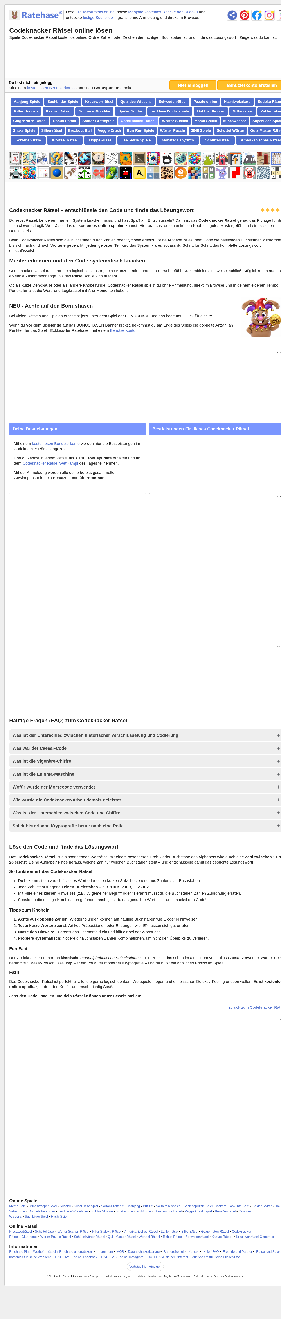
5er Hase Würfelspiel (73, 1211)
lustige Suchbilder (98, 17)
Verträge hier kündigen (145, 1266)
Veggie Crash (109, 131)
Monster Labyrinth (178, 140)
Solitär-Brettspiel (112, 1206)
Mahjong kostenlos (144, 12)
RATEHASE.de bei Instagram (122, 1257)
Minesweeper (234, 121)
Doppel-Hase (100, 140)
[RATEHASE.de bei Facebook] (256, 15)
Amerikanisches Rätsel (141, 1231)
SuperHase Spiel (86, 1206)
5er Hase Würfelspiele (170, 111)
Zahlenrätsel (169, 1231)
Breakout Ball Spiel (168, 1211)
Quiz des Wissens (135, 102)
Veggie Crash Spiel (198, 1211)
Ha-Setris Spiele (136, 140)
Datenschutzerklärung (144, 1251)
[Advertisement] (147, 60)
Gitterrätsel (243, 111)
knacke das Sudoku (180, 12)
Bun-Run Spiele (140, 131)
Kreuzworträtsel (99, 102)
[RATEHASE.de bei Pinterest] (244, 15)
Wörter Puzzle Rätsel (55, 1237)
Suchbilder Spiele (62, 102)
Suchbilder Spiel (36, 1216)
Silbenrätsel (51, 131)
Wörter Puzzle (172, 131)
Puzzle (148, 1206)
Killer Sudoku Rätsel (106, 1231)
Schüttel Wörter (230, 131)
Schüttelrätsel (217, 140)
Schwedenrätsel (172, 102)
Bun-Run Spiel (225, 1211)
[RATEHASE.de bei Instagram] (269, 15)
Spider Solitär (130, 111)
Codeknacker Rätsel (138, 121)
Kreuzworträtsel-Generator (255, 1237)
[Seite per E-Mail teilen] (232, 15)
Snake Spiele (24, 131)
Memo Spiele (206, 121)
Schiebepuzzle (28, 140)
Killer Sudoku (26, 111)
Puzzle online (205, 102)
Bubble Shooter (210, 111)
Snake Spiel (124, 1211)
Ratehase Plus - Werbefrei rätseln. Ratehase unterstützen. (51, 1251)
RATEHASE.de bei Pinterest (168, 1257)
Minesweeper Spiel (43, 1206)
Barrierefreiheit (174, 1251)
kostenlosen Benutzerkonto (51, 88)
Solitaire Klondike (94, 111)
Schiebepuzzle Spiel (198, 1206)
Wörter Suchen (175, 121)
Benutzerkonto (122, 330)
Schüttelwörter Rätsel (89, 1237)
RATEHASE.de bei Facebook (76, 1257)
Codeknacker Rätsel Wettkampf (50, 463)
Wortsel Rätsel (65, 140)
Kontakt (193, 1251)
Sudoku (65, 1206)
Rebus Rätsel (64, 121)
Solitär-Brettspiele (98, 121)
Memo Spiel (17, 1206)
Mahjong (134, 1206)
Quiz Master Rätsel (122, 1237)
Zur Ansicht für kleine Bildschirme (216, 1257)
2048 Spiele (201, 131)
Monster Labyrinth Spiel (232, 1206)
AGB (120, 1251)
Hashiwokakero (237, 102)
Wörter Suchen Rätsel (73, 1231)
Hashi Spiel (59, 1216)
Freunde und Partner (237, 1251)
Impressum (105, 1251)
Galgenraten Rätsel (30, 121)
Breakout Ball (80, 131)
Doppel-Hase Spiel (42, 1211)
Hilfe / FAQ (211, 1251)
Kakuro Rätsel (58, 111)
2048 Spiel (144, 1211)
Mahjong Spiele (26, 102)
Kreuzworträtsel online (95, 12)
